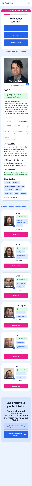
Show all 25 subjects (11, 197)
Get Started (16, 234)
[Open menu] (28, 3)
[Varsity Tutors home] (8, 3)
